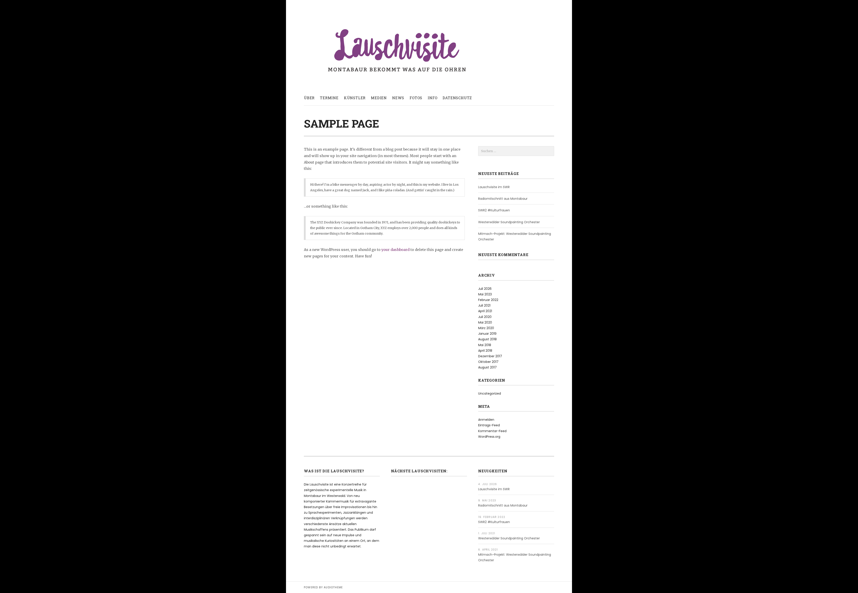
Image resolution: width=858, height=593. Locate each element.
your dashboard (395, 249)
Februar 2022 (488, 300)
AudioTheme (333, 587)
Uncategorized (489, 393)
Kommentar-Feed (492, 431)
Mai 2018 (484, 345)
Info (432, 97)
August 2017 (487, 367)
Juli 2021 (484, 305)
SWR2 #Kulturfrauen (494, 210)
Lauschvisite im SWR (494, 187)
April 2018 (485, 350)
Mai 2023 (485, 294)
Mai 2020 (485, 322)
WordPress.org (489, 436)
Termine (329, 97)
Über (309, 97)
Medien (379, 97)
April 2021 (485, 311)
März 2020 (486, 328)
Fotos (416, 97)
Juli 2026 (485, 288)
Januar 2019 (487, 333)
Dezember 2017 (490, 356)
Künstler (355, 97)
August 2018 (487, 339)
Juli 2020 (485, 317)
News (398, 97)
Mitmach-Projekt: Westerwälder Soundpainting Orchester (514, 236)
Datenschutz (457, 97)
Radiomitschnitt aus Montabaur (503, 198)
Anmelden (486, 419)
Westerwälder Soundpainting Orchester (509, 222)
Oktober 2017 (488, 362)
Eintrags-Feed (489, 425)
